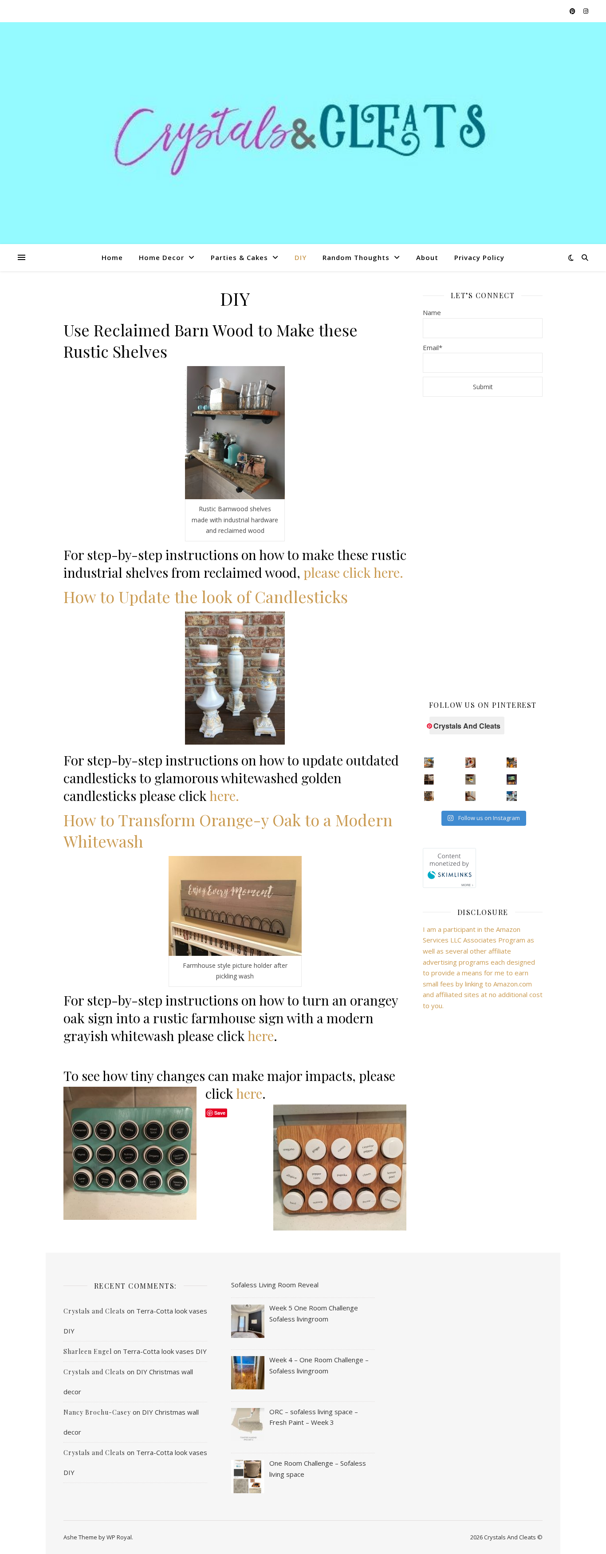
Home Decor (161, 257)
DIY (301, 257)
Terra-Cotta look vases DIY (165, 1351)
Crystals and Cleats (94, 1311)
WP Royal (119, 1537)
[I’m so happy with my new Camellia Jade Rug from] (470, 796)
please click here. (353, 572)
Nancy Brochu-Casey (97, 1412)
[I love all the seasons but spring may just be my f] (512, 796)
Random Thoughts (356, 257)
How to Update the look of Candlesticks (205, 596)
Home (112, 257)
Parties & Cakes (239, 257)
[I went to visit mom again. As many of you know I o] (429, 796)
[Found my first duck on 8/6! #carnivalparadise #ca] (470, 779)
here (261, 1036)
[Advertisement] (483, 547)
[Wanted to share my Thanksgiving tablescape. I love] (470, 762)
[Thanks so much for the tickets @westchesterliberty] (512, 762)
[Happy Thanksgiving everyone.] (429, 762)
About (427, 257)
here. (224, 796)
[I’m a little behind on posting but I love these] (429, 779)
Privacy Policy (479, 257)
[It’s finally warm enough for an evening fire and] (512, 779)
